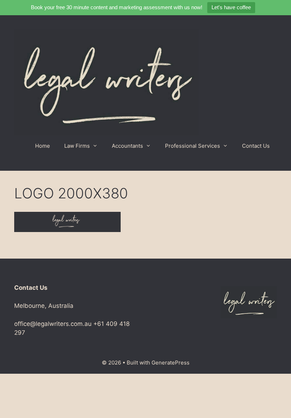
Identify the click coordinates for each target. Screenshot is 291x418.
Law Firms (77, 145)
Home (42, 145)
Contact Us (256, 145)
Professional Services (192, 145)
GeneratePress (171, 362)
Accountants (127, 145)
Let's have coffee (231, 7)
